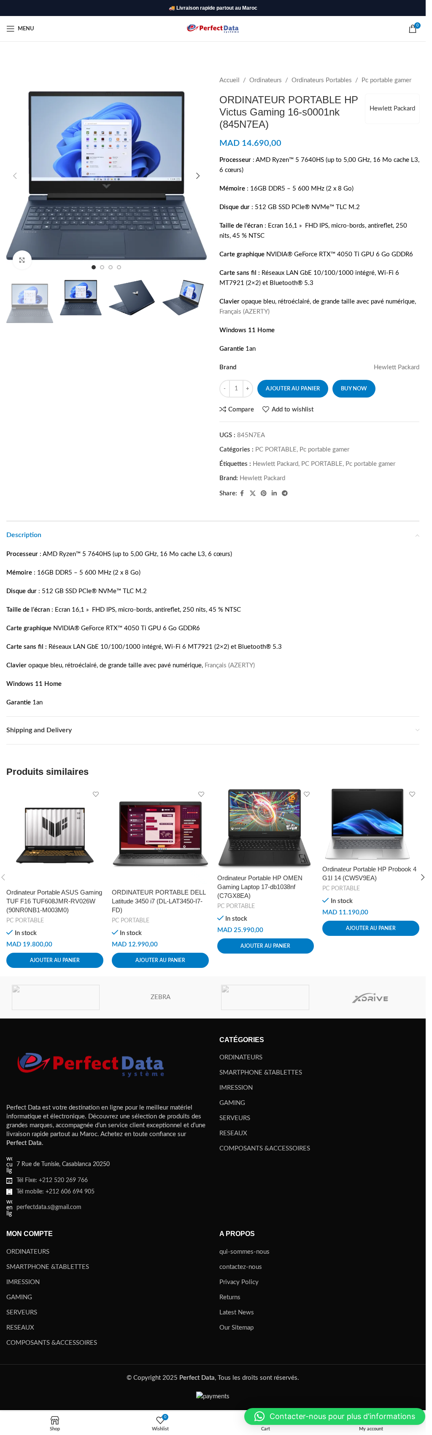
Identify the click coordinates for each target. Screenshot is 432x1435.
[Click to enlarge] (22, 259)
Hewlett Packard (392, 108)
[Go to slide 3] (110, 267)
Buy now (354, 389)
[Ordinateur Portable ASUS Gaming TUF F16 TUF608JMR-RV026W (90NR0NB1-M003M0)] (54, 835)
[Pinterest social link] (263, 494)
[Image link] (90, 1064)
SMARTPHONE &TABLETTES (260, 1073)
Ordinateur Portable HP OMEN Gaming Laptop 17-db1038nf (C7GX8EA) (259, 886)
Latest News (236, 1312)
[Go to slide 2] (102, 267)
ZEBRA (160, 997)
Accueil (229, 80)
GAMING (232, 1103)
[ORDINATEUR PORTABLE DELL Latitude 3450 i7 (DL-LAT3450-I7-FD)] (160, 835)
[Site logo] (213, 28)
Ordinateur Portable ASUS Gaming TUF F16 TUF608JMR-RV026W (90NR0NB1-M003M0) (54, 901)
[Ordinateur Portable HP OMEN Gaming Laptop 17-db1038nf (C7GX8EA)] (265, 828)
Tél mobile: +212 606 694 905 (55, 1192)
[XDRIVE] (370, 997)
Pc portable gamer (386, 80)
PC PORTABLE (276, 449)
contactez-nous (240, 1267)
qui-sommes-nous (244, 1252)
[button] (14, 175)
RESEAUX (233, 1133)
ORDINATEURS (240, 1057)
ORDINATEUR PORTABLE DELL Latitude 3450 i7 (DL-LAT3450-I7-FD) (158, 901)
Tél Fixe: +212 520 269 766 (52, 1180)
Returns (229, 1297)
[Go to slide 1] (94, 267)
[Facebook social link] (242, 494)
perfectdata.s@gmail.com (48, 1207)
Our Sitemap (236, 1328)
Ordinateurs (265, 80)
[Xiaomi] (265, 997)
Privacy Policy (239, 1282)
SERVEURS (234, 1118)
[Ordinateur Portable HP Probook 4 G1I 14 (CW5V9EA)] (370, 824)
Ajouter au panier (293, 389)
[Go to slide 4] (119, 267)
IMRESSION (236, 1088)
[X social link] (252, 494)
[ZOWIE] (55, 997)
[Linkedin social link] (274, 494)
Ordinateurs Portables (322, 80)
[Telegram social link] (284, 494)
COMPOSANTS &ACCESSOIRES (264, 1148)
